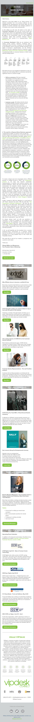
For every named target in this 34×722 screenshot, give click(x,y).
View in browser (29, 3)
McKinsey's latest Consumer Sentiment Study (14, 50)
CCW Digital (9, 223)
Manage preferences (17, 718)
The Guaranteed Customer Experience (17, 202)
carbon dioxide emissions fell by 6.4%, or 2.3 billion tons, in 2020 (16, 138)
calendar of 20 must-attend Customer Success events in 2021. (15, 539)
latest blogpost (22, 197)
